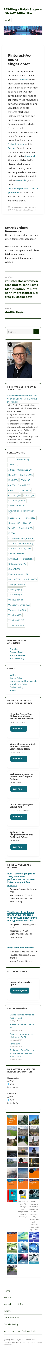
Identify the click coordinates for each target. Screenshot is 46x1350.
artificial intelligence (20, 470)
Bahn (12, 475)
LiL (12, 543)
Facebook (15, 518)
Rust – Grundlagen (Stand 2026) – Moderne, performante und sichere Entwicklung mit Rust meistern (21, 879)
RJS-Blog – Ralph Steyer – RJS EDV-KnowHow (23, 11)
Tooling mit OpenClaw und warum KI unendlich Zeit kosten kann (22, 1053)
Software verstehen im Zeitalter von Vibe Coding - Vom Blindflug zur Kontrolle (22, 398)
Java (12, 528)
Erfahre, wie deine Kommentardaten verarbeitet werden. (20, 258)
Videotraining (17, 610)
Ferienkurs (15, 1043)
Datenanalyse (17, 500)
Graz (27, 523)
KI (11, 533)
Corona (28, 495)
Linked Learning (18, 554)
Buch (13, 480)
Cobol (26, 490)
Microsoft (27, 559)
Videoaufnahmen (19, 605)
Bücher (11, 148)
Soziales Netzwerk (28, 210)
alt (10, 345)
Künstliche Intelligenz (21, 538)
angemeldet (22, 235)
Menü (7, 20)
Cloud (13, 490)
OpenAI (14, 569)
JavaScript (26, 528)
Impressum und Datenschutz (23, 681)
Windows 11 (16, 625)
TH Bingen (15, 595)
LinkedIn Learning (20, 548)
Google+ (14, 523)
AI (11, 459)
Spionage (15, 589)
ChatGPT (24, 485)
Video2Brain (16, 600)
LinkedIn (26, 543)
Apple (13, 465)
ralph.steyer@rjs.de (19, 207)
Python (14, 579)
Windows (15, 615)
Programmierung (18, 574)
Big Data (26, 475)
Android (23, 459)
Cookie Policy (16, 678)
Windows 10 (16, 620)
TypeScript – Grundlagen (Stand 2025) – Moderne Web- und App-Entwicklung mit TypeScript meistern (22, 916)
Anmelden (14, 649)
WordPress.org (17, 658)
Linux (13, 559)
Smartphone (16, 584)
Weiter (13, 690)
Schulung (30, 579)
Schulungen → (20, 990)
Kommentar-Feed (18, 655)
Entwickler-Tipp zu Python (21, 512)
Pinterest (24, 79)
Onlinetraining (16, 144)
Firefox (30, 518)
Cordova (14, 495)
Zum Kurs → (19, 728)
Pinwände (20, 180)
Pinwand (30, 156)
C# (11, 485)
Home (7, 1291)
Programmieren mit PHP (20, 947)
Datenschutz (16, 506)
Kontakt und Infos (18, 684)
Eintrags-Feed (16, 652)
